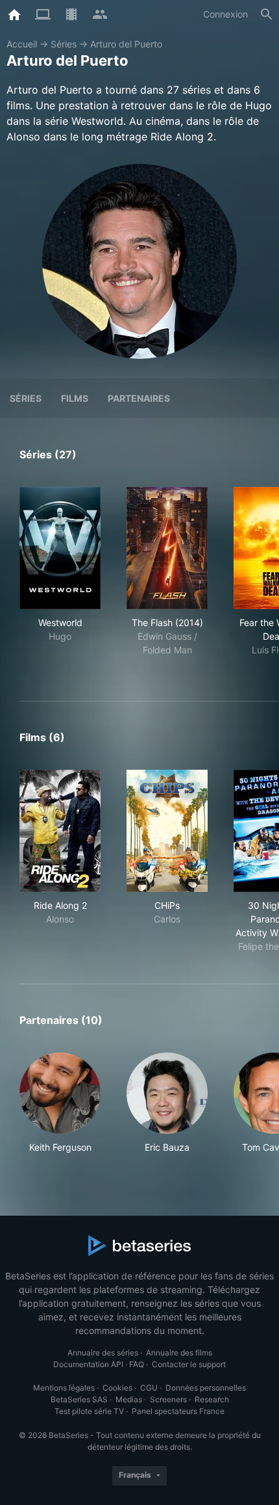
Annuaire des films (179, 1352)
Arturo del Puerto (126, 43)
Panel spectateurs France (178, 1411)
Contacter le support (189, 1364)
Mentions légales (64, 1388)
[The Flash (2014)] (167, 548)
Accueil (21, 43)
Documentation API (88, 1364)
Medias (128, 1399)
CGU (149, 1388)
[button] (60, 1103)
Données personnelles (205, 1388)
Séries (64, 43)
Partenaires (139, 398)
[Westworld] (60, 548)
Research (212, 1399)
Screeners (168, 1399)
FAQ (136, 1364)
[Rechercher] (266, 14)
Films (74, 398)
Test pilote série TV (89, 1411)
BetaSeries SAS (79, 1399)
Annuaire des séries (102, 1352)
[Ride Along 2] (60, 831)
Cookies (117, 1388)
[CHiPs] (167, 831)
